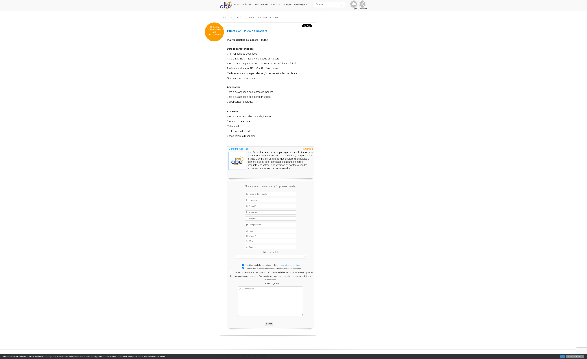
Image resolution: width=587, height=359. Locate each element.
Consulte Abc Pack (239, 148)
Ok (562, 356)
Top (579, 351)
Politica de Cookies (575, 356)
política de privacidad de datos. (288, 265)
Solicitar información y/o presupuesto (215, 31)
